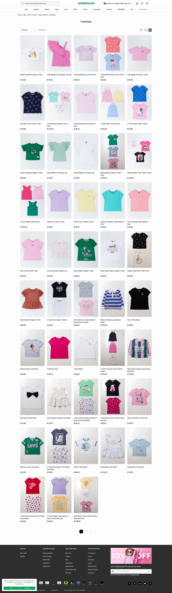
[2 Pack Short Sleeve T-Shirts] (59, 298)
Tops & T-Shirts (43, 15)
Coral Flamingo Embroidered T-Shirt (138, 223)
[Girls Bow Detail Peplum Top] (59, 249)
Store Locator (47, 556)
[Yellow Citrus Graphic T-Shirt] (86, 200)
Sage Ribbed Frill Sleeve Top (57, 173)
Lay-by (90, 556)
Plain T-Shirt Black (133, 320)
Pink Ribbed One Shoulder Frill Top (59, 75)
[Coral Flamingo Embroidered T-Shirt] (139, 200)
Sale (131, 9)
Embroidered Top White (109, 467)
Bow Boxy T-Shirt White (28, 418)
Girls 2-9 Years (32, 15)
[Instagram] (134, 583)
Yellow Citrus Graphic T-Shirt (83, 222)
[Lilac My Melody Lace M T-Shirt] (86, 53)
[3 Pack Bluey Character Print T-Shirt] (59, 102)
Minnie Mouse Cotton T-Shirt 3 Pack (111, 174)
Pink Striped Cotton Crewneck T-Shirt (85, 125)
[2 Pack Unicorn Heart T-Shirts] (139, 102)
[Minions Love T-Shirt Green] (32, 446)
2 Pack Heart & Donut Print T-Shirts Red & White (32, 517)
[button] (142, 3)
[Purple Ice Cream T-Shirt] (59, 200)
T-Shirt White (78, 369)
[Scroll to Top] (168, 582)
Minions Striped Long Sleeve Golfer (111, 321)
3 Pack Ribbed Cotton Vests (30, 222)
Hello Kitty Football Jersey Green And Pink (138, 370)
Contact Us (46, 563)
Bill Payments (92, 566)
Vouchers (91, 573)
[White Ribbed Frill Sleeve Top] (86, 151)
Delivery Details (47, 553)
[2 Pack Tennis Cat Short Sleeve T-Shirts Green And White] (86, 396)
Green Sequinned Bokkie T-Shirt (31, 173)
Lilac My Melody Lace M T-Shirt (85, 75)
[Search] (22, 3)
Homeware (97, 9)
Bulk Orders (46, 566)
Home (20, 15)
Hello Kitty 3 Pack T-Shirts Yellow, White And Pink (85, 517)
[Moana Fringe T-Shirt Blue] (32, 347)
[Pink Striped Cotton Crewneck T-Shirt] (86, 102)
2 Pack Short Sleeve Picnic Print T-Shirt (113, 76)
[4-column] (145, 30)
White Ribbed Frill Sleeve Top (84, 173)
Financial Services (94, 548)
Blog (66, 560)
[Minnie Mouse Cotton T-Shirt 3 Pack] (113, 151)
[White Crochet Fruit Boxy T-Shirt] (32, 53)
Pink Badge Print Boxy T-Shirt (137, 75)
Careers (67, 556)
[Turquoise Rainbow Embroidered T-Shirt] (113, 200)
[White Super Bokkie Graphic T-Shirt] (113, 249)
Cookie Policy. (19, 584)
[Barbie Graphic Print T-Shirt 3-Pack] (139, 151)
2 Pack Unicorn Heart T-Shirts (137, 124)
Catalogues (69, 563)
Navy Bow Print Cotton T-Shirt (30, 124)
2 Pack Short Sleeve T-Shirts (57, 320)
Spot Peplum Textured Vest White (59, 418)
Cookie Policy (54, 590)
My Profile (23, 553)
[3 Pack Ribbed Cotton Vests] (32, 200)
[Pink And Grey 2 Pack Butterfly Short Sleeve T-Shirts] (86, 298)
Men (26, 9)
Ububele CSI (69, 566)
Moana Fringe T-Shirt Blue (29, 369)
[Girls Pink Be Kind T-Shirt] (32, 249)
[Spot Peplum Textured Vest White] (59, 396)
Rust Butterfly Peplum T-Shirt (30, 320)
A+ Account (91, 553)
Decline (27, 588)
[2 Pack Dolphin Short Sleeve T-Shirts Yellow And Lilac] (59, 495)
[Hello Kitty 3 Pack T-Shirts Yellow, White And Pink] (86, 495)
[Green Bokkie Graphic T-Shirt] (86, 249)
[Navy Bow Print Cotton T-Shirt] (32, 102)
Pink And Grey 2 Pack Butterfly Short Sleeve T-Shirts (84, 321)
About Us (68, 553)
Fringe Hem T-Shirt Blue (135, 467)
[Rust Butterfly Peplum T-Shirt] (32, 298)
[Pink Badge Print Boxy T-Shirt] (139, 53)
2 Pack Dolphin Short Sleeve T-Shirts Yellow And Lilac (58, 517)
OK (11, 588)
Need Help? (46, 560)
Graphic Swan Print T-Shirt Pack (138, 271)
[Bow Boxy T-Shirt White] (32, 396)
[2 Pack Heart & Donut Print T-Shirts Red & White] (32, 495)
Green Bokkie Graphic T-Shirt (84, 271)
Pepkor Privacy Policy (40, 590)
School (85, 9)
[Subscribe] (149, 571)
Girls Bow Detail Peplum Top (57, 271)
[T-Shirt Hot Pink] (59, 347)
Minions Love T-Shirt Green (29, 467)
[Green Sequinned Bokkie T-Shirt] (32, 151)
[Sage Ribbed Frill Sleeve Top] (59, 151)
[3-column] (141, 30)
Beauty (47, 9)
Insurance (91, 560)
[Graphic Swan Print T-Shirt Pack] (139, 249)
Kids (65, 9)
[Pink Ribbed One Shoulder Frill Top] (59, 53)
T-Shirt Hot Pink (52, 369)
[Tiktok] (150, 583)
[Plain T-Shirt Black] (139, 298)
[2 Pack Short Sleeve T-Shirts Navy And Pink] (113, 396)
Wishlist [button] (22, 556)
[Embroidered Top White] (113, 446)
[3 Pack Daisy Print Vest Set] (113, 102)
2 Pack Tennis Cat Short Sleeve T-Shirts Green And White (85, 419)
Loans (90, 563)
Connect (109, 9)
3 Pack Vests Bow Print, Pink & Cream (111, 370)
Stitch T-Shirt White (80, 467)
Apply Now (127, 3)
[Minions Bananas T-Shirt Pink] (139, 396)
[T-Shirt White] (86, 347)
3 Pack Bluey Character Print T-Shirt (57, 125)
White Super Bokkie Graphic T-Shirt (113, 271)
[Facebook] (129, 583)
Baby (57, 9)
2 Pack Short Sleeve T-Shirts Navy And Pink (112, 419)
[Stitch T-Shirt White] (86, 446)
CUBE (75, 9)
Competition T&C (70, 569)
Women (36, 9)
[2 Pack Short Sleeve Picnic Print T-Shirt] (113, 53)
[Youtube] (145, 583)
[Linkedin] (139, 583)
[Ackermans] (86, 3)
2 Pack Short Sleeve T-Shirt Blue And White (58, 468)
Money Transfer (93, 569)
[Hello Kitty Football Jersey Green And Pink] (139, 347)
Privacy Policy (134, 575)
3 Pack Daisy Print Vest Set (110, 124)
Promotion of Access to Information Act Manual (74, 590)
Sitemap (68, 573)
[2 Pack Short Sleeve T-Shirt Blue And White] (59, 446)
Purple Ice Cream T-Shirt (55, 222)
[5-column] (150, 30)
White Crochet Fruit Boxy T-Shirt (31, 75)
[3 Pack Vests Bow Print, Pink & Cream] (113, 347)
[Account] (137, 3)
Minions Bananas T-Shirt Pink (137, 418)
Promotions (143, 9)
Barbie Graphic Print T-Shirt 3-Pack (139, 173)
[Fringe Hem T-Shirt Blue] (139, 446)
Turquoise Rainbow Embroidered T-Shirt (113, 223)
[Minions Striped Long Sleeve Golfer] (113, 298)
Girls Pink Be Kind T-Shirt (29, 271)
